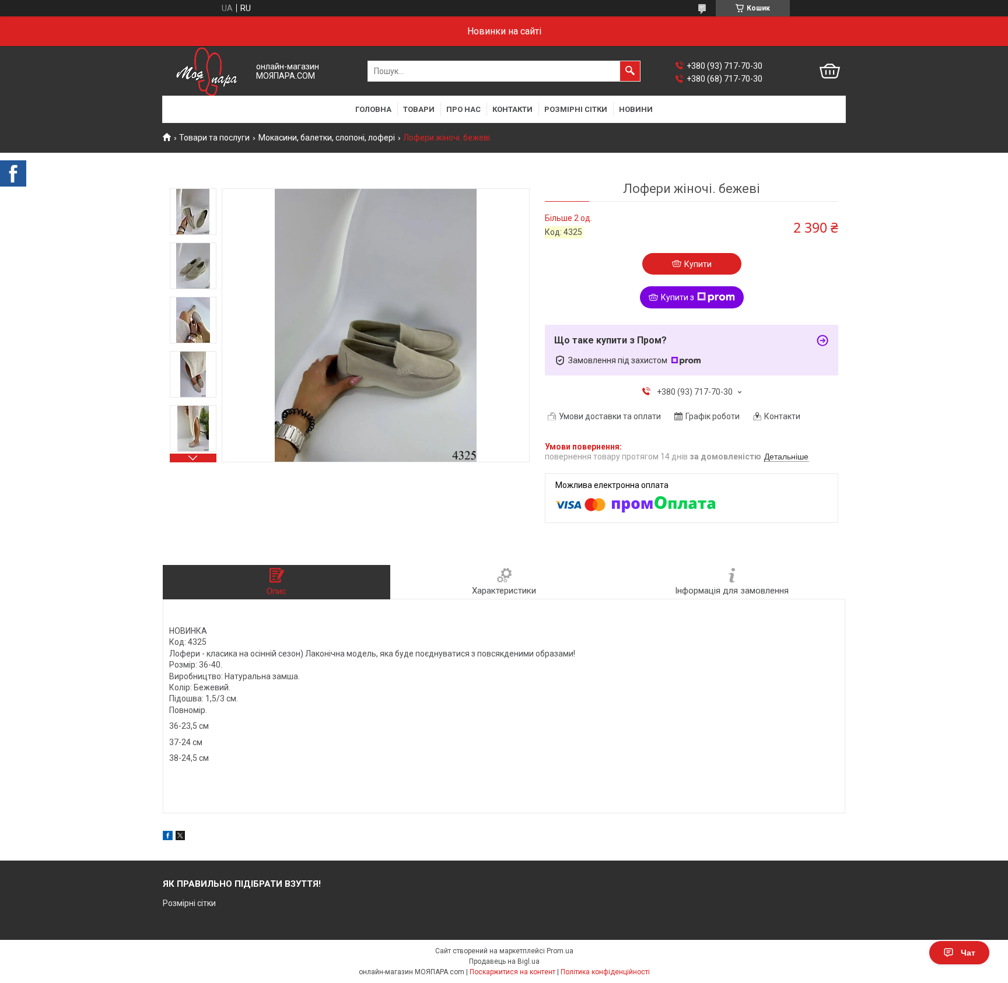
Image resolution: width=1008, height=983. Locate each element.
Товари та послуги (214, 137)
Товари (419, 109)
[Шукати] (630, 71)
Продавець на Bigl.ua (504, 961)
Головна (373, 109)
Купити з (677, 297)
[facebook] (168, 837)
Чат (968, 952)
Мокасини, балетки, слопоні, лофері (326, 137)
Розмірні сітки (575, 109)
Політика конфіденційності (605, 972)
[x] (180, 837)
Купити (698, 264)
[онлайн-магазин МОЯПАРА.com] (206, 71)
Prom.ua (560, 951)
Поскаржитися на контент (512, 972)
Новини (636, 109)
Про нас (463, 109)
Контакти (512, 109)
